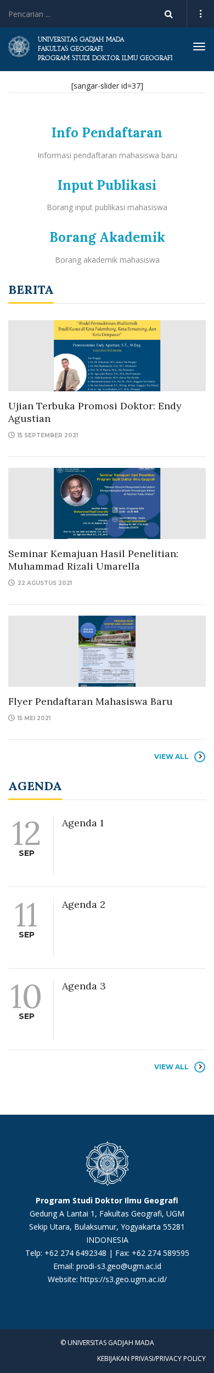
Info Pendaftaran (107, 132)
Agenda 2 (83, 904)
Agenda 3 (84, 986)
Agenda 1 (83, 822)
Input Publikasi (107, 185)
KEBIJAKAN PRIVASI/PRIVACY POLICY (151, 1358)
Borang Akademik (107, 237)
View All (171, 756)
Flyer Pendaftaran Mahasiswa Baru (90, 701)
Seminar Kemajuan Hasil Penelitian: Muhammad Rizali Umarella (93, 559)
